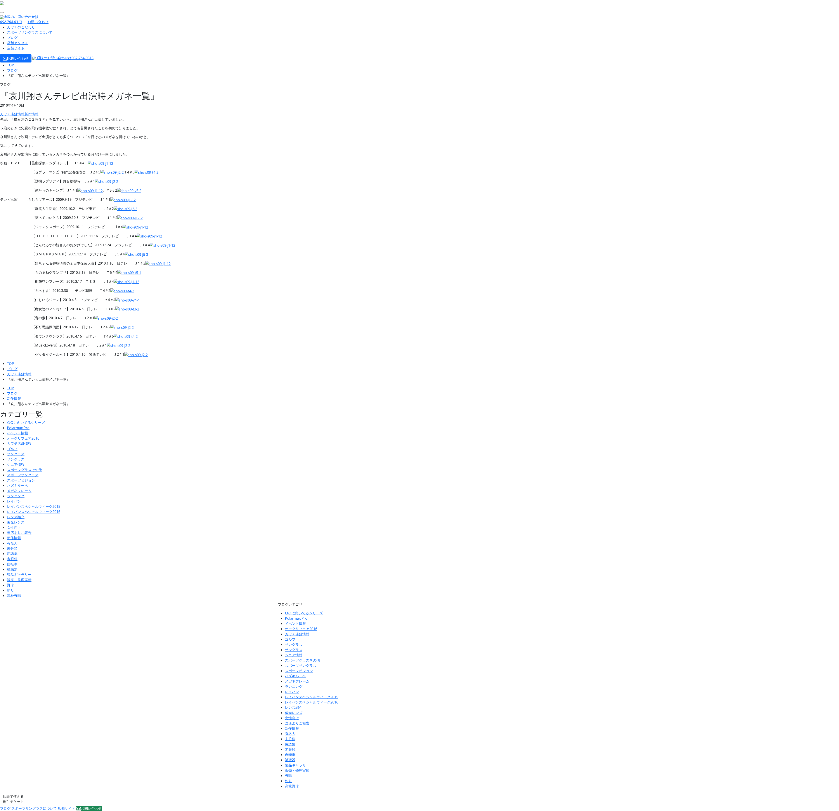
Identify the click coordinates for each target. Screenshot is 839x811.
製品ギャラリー (19, 574)
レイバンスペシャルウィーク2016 (33, 511)
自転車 (12, 564)
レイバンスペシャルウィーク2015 (33, 506)
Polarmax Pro (18, 427)
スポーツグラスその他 (24, 469)
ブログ (12, 37)
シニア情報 (15, 464)
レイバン (14, 501)
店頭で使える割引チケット (13, 799)
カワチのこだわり (21, 27)
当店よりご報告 (19, 532)
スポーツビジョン (21, 480)
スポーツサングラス (22, 475)
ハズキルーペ (17, 485)
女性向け (14, 527)
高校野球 (14, 595)
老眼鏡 (12, 558)
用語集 (12, 553)
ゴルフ (12, 448)
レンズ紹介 (15, 517)
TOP (10, 65)
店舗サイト (15, 48)
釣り (10, 590)
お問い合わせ (38, 21)
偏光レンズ (15, 522)
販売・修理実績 (19, 579)
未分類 (12, 548)
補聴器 (12, 569)
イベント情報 (17, 433)
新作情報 (31, 114)
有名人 (12, 543)
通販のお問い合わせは (65, 57)
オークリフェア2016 (23, 438)
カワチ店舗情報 (12, 114)
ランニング (15, 496)
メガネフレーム (19, 490)
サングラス (15, 454)
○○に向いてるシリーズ (26, 422)
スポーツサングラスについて (29, 32)
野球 (10, 585)
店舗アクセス (17, 42)
